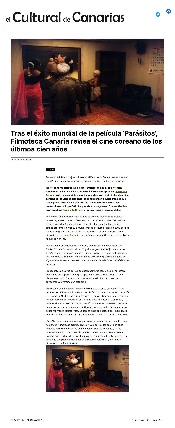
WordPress (158, 420)
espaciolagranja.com (73, 235)
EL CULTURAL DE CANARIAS (26, 420)
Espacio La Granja (72, 210)
